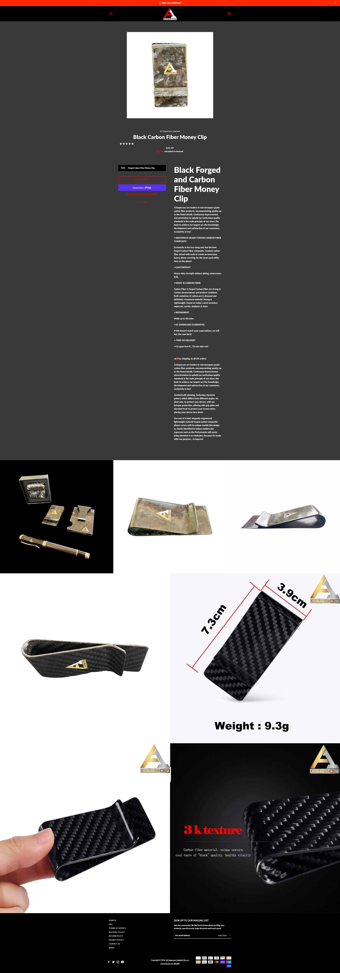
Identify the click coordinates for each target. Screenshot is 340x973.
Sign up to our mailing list (191, 920)
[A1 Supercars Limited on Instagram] (118, 961)
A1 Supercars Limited (174, 960)
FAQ (110, 924)
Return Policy (116, 936)
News (111, 948)
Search (112, 920)
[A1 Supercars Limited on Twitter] (113, 961)
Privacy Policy (116, 940)
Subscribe (223, 935)
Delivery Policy (117, 932)
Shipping (160, 151)
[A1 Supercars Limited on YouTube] (122, 961)
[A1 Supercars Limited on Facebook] (109, 961)
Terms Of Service (117, 928)
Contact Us (114, 944)
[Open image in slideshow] (170, 75)
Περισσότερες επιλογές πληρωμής (142, 194)
